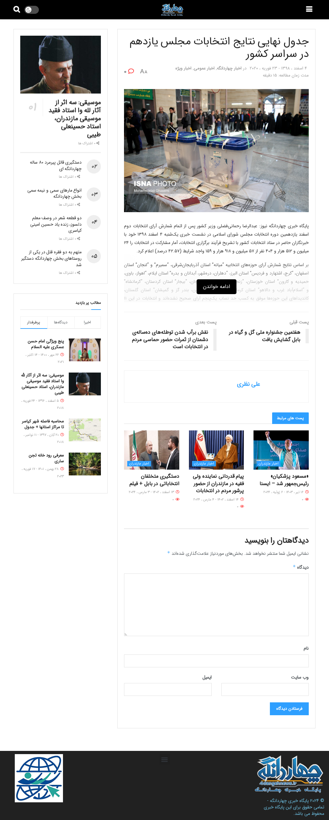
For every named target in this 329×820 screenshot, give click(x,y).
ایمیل (206, 677)
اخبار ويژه (183, 68)
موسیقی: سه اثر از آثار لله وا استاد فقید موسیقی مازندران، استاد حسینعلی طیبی (75, 118)
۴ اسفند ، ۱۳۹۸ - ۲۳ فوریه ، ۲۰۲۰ (278, 68)
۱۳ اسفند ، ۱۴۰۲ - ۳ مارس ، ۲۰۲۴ (152, 492)
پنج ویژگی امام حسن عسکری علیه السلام (46, 344)
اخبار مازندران (269, 463)
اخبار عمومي (204, 68)
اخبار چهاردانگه (229, 68)
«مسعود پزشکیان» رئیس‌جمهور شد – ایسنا (284, 479)
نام (306, 648)
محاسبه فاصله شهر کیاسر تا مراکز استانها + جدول (43, 424)
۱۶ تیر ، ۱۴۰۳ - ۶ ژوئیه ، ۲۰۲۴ (284, 492)
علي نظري (248, 384)
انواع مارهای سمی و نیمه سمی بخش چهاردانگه (54, 193)
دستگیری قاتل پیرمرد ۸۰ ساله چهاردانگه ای (56, 165)
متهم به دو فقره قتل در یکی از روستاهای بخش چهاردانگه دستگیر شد (51, 258)
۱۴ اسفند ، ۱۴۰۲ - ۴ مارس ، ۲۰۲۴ (216, 499)
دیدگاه (301, 567)
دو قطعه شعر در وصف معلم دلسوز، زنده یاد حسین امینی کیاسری (56, 224)
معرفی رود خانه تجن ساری (46, 458)
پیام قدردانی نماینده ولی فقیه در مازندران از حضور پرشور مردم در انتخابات (218, 483)
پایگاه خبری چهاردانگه (289, 800)
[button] (164, 759)
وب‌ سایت (300, 677)
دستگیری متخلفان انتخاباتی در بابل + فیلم (154, 479)
